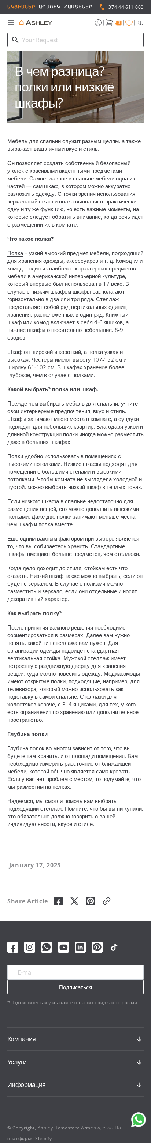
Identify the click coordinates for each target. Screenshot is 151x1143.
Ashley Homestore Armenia (69, 1128)
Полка (15, 253)
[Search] (15, 40)
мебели (104, 178)
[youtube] (63, 947)
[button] (11, 22)
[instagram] (29, 947)
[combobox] (75, 40)
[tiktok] (113, 947)
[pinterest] (90, 901)
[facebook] (58, 901)
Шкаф (14, 351)
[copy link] (107, 901)
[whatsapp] (46, 947)
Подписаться (75, 987)
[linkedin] (80, 947)
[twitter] (74, 901)
